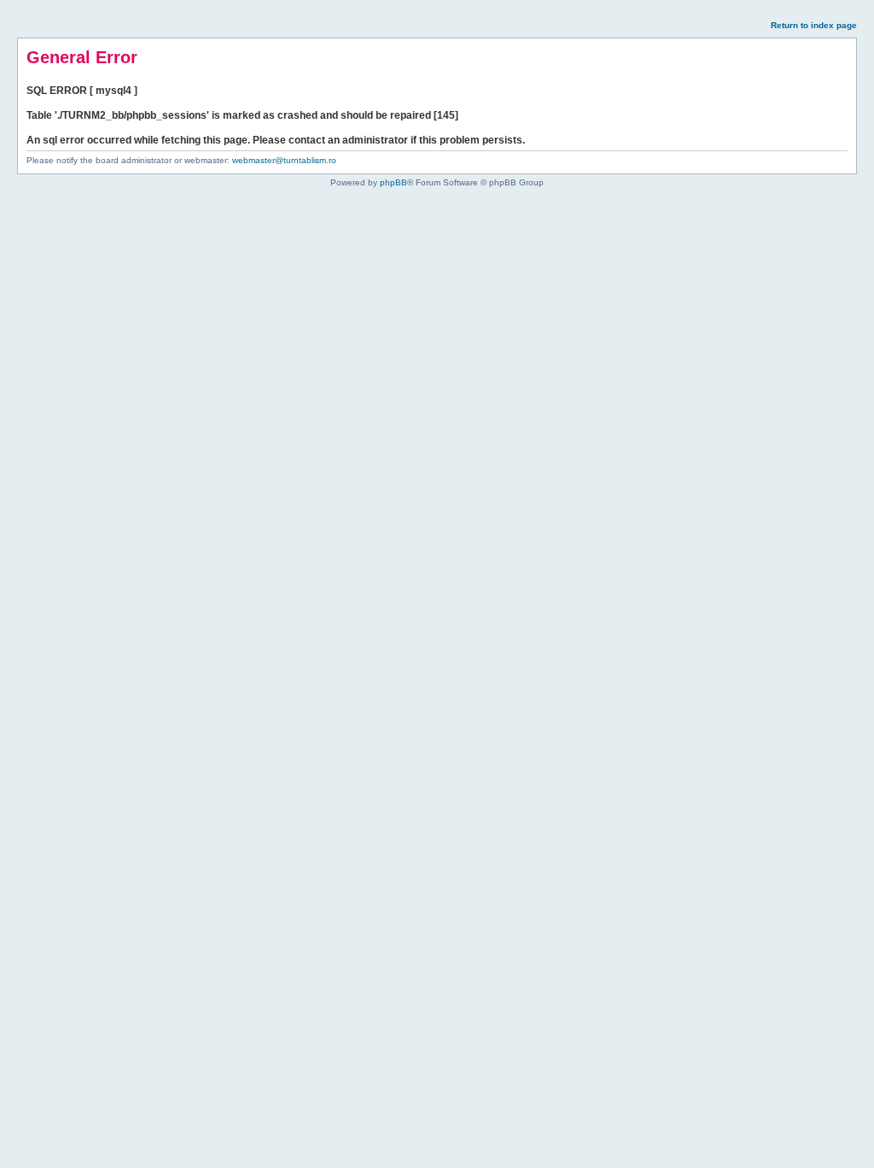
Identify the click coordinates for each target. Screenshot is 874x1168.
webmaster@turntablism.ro (284, 160)
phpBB (393, 182)
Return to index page (814, 25)
